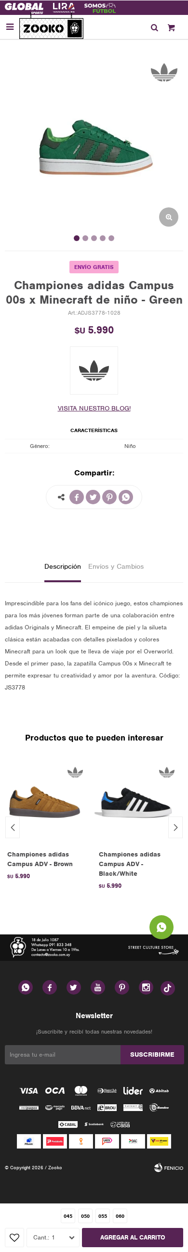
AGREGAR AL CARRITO (132, 1237)
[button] (154, 27)
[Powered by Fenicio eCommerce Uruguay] (168, 1168)
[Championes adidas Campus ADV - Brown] (45, 801)
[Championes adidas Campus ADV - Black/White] (137, 801)
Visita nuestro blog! (94, 408)
